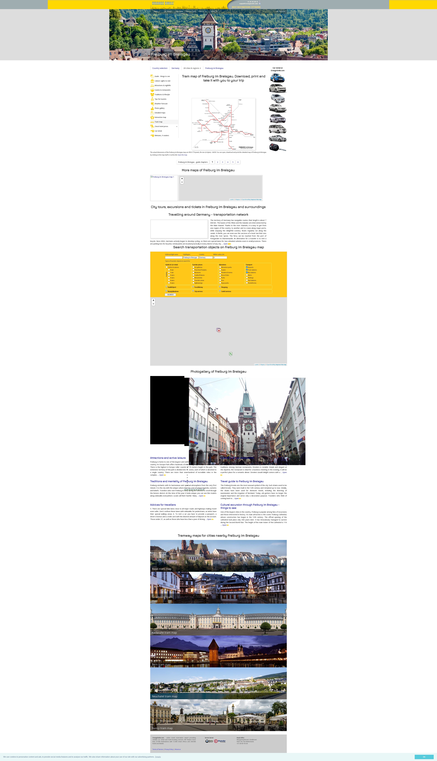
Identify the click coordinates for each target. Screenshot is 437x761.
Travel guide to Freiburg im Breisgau (242, 481)
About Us (214, 11)
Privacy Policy (169, 749)
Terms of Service (157, 749)
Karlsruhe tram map (164, 632)
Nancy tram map (162, 728)
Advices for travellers (163, 504)
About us (178, 749)
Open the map (182, 155)
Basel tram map (161, 569)
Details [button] (158, 757)
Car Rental (167, 11)
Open (226, 244)
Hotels (156, 11)
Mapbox (238, 199)
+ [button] (182, 178)
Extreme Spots (190, 11)
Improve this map (256, 199)
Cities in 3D (202, 11)
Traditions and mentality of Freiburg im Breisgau (179, 481)
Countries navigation (265, 55)
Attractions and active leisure (168, 457)
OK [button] (424, 757)
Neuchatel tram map (164, 696)
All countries (281, 11)
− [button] (182, 182)
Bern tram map (161, 664)
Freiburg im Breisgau (214, 68)
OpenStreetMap (246, 199)
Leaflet (232, 199)
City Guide (179, 11)
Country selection (159, 68)
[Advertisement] (223, 90)
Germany (175, 68)
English (279, 55)
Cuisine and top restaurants (237, 457)
